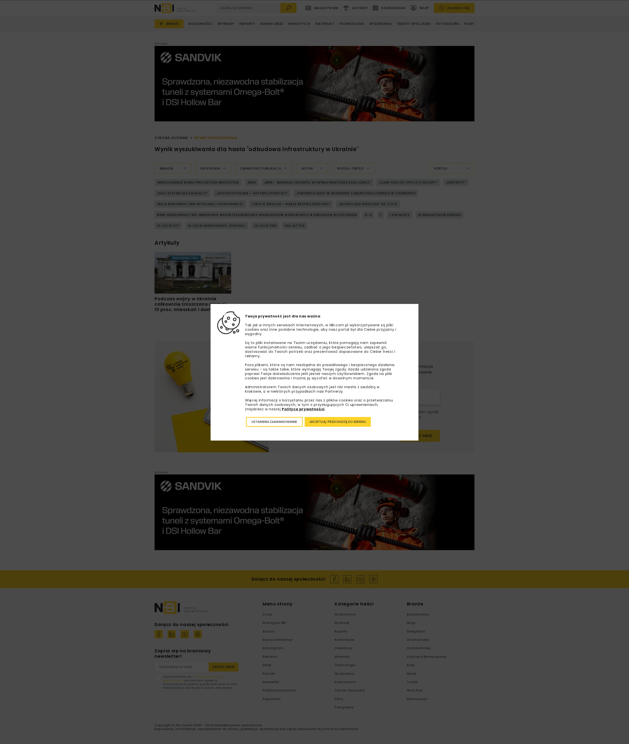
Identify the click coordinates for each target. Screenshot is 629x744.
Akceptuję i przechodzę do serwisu (338, 422)
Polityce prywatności (303, 409)
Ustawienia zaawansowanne (274, 422)
